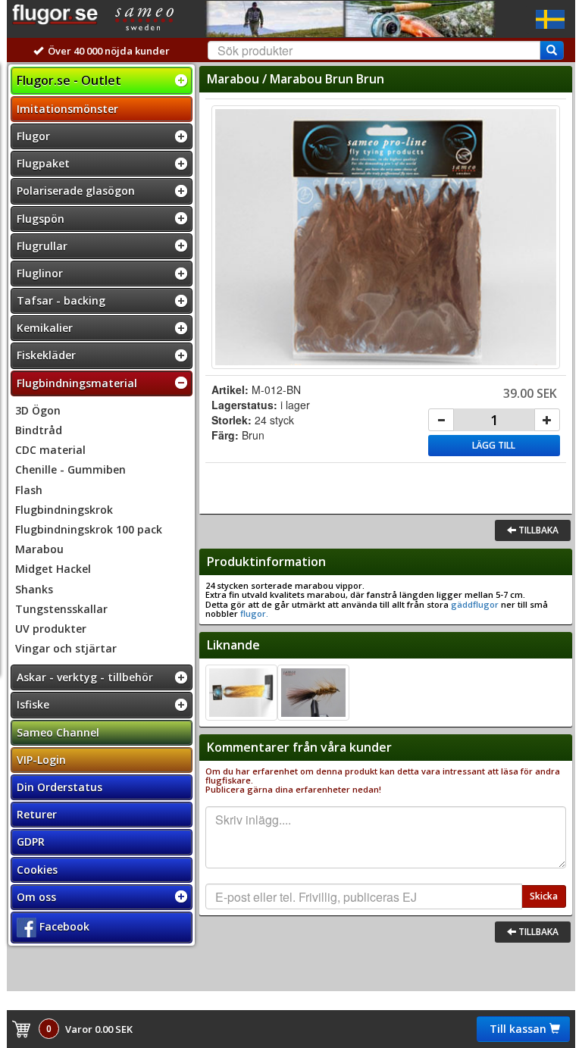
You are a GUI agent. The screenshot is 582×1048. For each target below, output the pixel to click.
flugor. (253, 613)
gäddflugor (475, 604)
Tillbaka (537, 530)
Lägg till (493, 445)
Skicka (544, 896)
